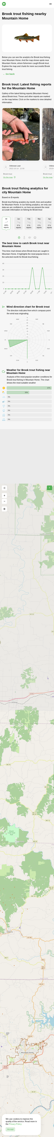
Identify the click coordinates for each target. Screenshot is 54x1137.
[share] (4, 488)
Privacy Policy (15, 1124)
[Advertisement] (27, 456)
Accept (10, 1129)
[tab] (19, 237)
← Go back (9, 74)
